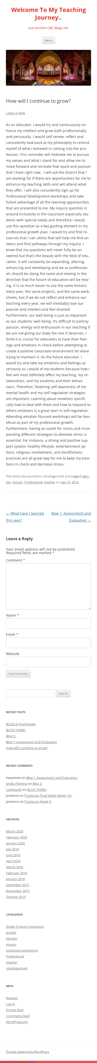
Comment (15, 560)
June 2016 (13, 855)
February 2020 (16, 837)
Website (12, 653)
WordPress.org (17, 1022)
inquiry (17, 482)
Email (12, 634)
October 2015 (16, 897)
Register (12, 998)
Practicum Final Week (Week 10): (48, 795)
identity (11, 938)
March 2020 (14, 831)
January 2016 (15, 879)
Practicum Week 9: (37, 801)
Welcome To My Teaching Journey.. (48, 13)
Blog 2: (11, 736)
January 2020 (15, 843)
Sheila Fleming (16, 783)
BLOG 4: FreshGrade (21, 724)
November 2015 (18, 891)
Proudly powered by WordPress (27, 1052)
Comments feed (18, 1016)
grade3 (11, 932)
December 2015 (17, 885)
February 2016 (16, 873)
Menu (48, 40)
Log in (10, 1004)
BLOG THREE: (16, 730)
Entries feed (14, 1010)
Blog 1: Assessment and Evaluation (31, 742)
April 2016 (13, 861)
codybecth (14, 789)
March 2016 (14, 867)
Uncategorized (16, 968)
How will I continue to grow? (27, 748)
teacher (49, 482)
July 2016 (12, 849)
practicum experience (22, 950)
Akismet (32, 1061)
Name (12, 615)
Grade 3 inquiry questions (25, 926)
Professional (33, 482)
